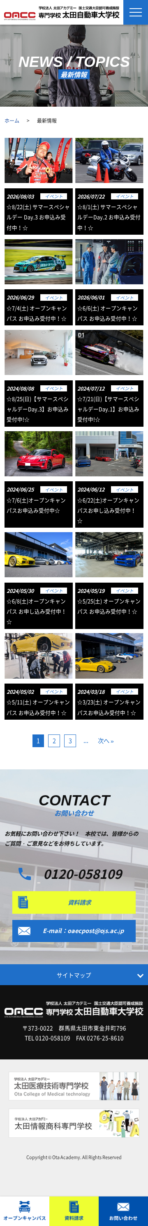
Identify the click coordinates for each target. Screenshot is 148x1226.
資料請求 (79, 902)
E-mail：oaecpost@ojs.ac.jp (83, 930)
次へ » (106, 740)
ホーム (12, 120)
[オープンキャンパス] (24, 1211)
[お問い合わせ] (123, 1211)
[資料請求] (74, 1211)
